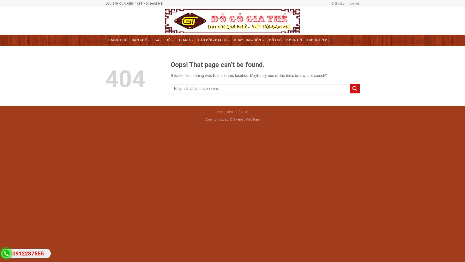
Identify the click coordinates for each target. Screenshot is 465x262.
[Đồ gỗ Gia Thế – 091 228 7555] (232, 21)
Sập (158, 40)
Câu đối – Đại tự (212, 40)
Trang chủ (117, 40)
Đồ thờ (275, 40)
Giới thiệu (337, 3)
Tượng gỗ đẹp (319, 40)
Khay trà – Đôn (247, 40)
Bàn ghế (139, 40)
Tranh (184, 40)
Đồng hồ (294, 40)
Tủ (168, 40)
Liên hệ (355, 3)
